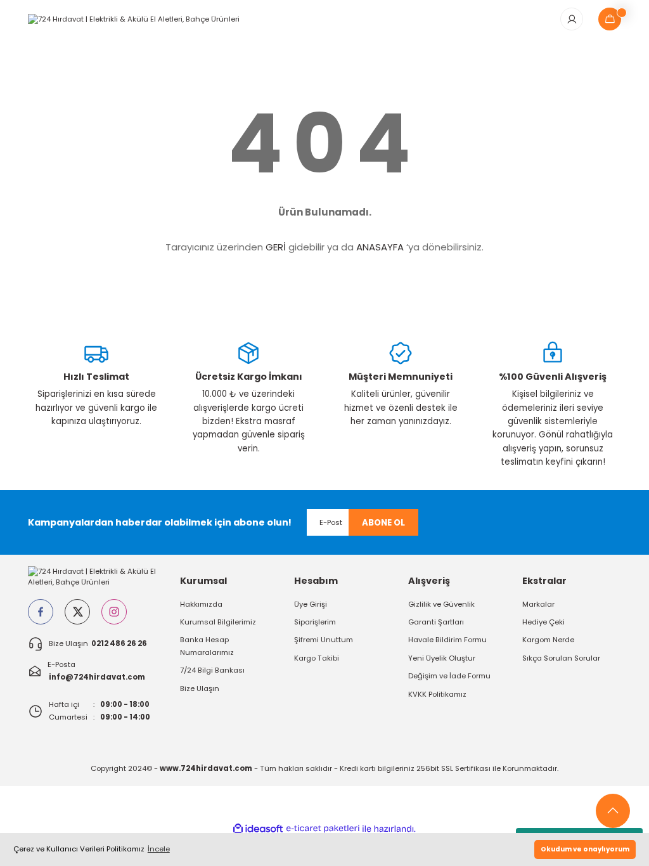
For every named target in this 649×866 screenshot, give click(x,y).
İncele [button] (159, 849)
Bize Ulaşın (199, 688)
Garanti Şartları (436, 622)
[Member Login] (571, 19)
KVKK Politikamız (437, 694)
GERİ (276, 247)
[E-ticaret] (323, 829)
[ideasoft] (258, 829)
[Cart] (609, 19)
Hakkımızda (201, 604)
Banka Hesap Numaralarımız (207, 646)
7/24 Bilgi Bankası (212, 670)
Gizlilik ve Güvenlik (441, 604)
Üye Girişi (310, 604)
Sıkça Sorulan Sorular (561, 658)
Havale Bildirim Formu (447, 640)
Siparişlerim (315, 622)
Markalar (538, 604)
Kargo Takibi (316, 658)
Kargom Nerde (548, 640)
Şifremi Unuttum (323, 640)
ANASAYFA (380, 247)
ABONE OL (383, 523)
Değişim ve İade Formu (449, 676)
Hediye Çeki (543, 622)
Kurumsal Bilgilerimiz (218, 622)
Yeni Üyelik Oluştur (441, 658)
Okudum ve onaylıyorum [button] (585, 849)
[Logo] (134, 18)
